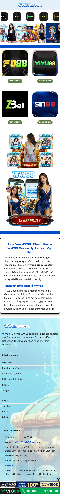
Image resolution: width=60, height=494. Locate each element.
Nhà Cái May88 (45, 122)
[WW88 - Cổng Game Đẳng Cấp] (30, 4)
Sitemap (9, 465)
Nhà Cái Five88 (15, 81)
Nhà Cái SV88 (15, 122)
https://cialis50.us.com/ (27, 442)
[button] (3, 4)
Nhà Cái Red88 (45, 81)
